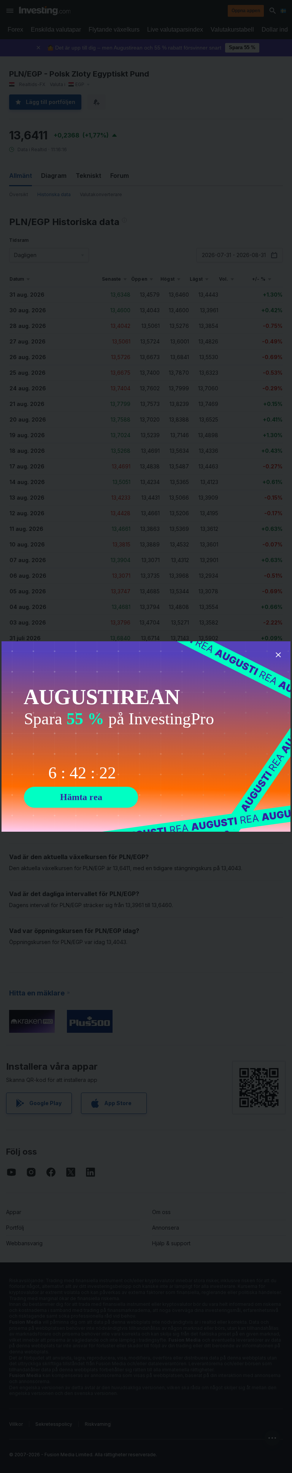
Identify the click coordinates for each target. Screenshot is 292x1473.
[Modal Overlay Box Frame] (146, 736)
